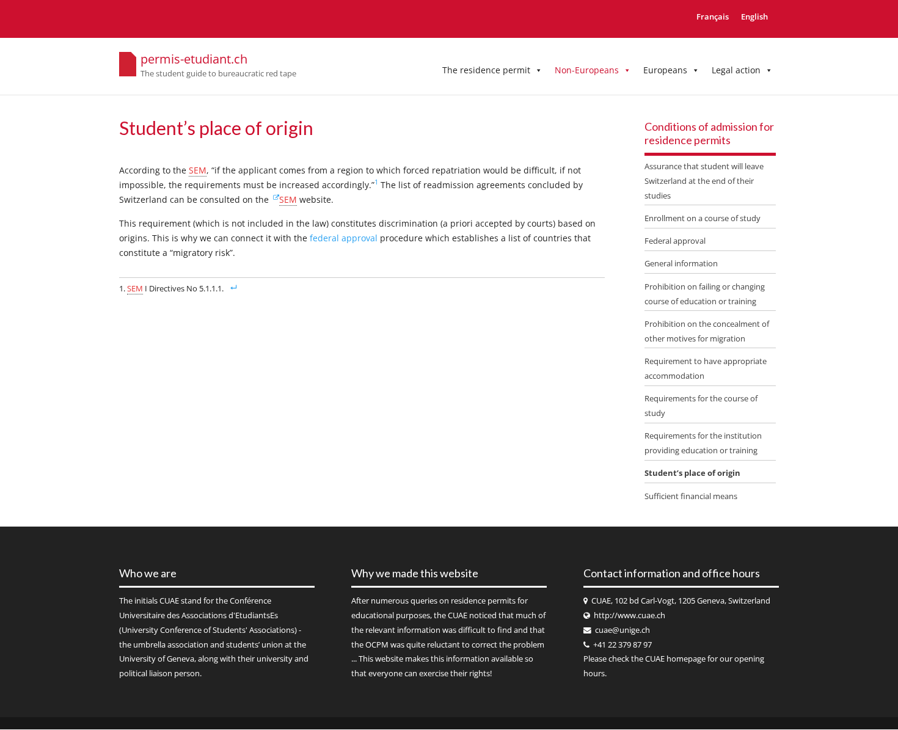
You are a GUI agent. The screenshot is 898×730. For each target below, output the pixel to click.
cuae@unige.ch (622, 630)
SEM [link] (197, 170)
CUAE (169, 601)
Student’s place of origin (692, 472)
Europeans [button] (665, 70)
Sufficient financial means (690, 496)
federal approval (345, 238)
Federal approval (675, 240)
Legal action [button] (736, 70)
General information (681, 263)
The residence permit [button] (486, 70)
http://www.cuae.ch (629, 615)
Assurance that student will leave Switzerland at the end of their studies (704, 181)
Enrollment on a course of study (702, 218)
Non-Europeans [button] (587, 70)
